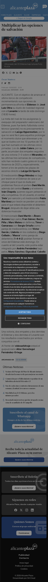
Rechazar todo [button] (24, 318)
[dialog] (24, 291)
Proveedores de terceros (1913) (22, 281)
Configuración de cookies (12, 307)
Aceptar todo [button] (25, 312)
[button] (24, 323)
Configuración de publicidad (13, 301)
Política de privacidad (30, 307)
